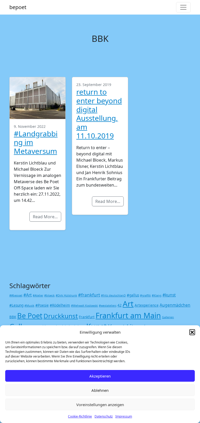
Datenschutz (104, 416)
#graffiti (145, 295)
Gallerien (168, 317)
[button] (192, 332)
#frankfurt (89, 295)
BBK (12, 317)
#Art (27, 295)
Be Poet (29, 315)
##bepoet (15, 295)
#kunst (169, 295)
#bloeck (49, 295)
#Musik (29, 305)
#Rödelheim (60, 305)
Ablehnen (100, 390)
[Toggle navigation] (183, 7)
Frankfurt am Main (128, 315)
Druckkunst (60, 316)
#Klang (156, 295)
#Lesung (16, 305)
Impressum (123, 416)
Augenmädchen (175, 305)
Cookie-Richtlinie (80, 416)
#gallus (133, 295)
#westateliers (107, 305)
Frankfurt (87, 317)
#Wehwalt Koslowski (84, 305)
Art (128, 304)
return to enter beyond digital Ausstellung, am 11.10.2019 (99, 114)
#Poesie (42, 305)
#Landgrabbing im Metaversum (36, 142)
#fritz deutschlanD (113, 295)
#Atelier (38, 295)
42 (119, 305)
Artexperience (147, 305)
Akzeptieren (100, 376)
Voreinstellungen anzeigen (100, 404)
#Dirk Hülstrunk (66, 295)
